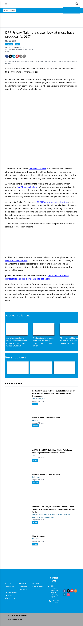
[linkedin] (14, 56)
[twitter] (10, 56)
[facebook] (7, 56)
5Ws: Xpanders (38, 536)
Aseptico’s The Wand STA (16, 260)
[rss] (75, 591)
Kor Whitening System (27, 187)
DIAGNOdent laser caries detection (52, 202)
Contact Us (9, 587)
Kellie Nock (36, 420)
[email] (20, 56)
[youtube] (72, 591)
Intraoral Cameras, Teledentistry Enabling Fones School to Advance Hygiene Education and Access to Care (53, 509)
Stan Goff (35, 455)
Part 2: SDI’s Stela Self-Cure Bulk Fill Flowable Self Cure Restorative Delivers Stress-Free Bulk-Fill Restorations (53, 393)
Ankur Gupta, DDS (38, 399)
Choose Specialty (8, 10)
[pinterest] (17, 56)
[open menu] (6, 4)
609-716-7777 (56, 602)
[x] (68, 591)
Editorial (35, 583)
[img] (41, 4)
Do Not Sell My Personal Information (11, 595)
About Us (8, 583)
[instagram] (68, 594)
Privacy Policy (37, 587)
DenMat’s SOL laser (37, 168)
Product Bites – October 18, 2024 (46, 474)
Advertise (22, 583)
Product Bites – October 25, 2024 (46, 418)
